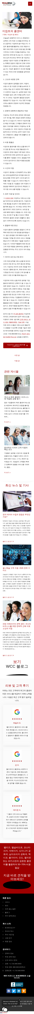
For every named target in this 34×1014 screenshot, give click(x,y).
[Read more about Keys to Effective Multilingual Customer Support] (17, 435)
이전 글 (17, 355)
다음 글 (17, 361)
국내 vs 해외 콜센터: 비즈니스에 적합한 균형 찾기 (16, 398)
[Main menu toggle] (30, 4)
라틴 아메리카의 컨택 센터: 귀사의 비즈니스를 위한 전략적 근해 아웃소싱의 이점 (17, 626)
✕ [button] (19, 1000)
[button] (5, 1009)
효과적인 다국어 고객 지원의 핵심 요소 (16, 448)
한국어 (4, 1012)
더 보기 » (7, 422)
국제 (4, 34)
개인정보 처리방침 (21, 1003)
